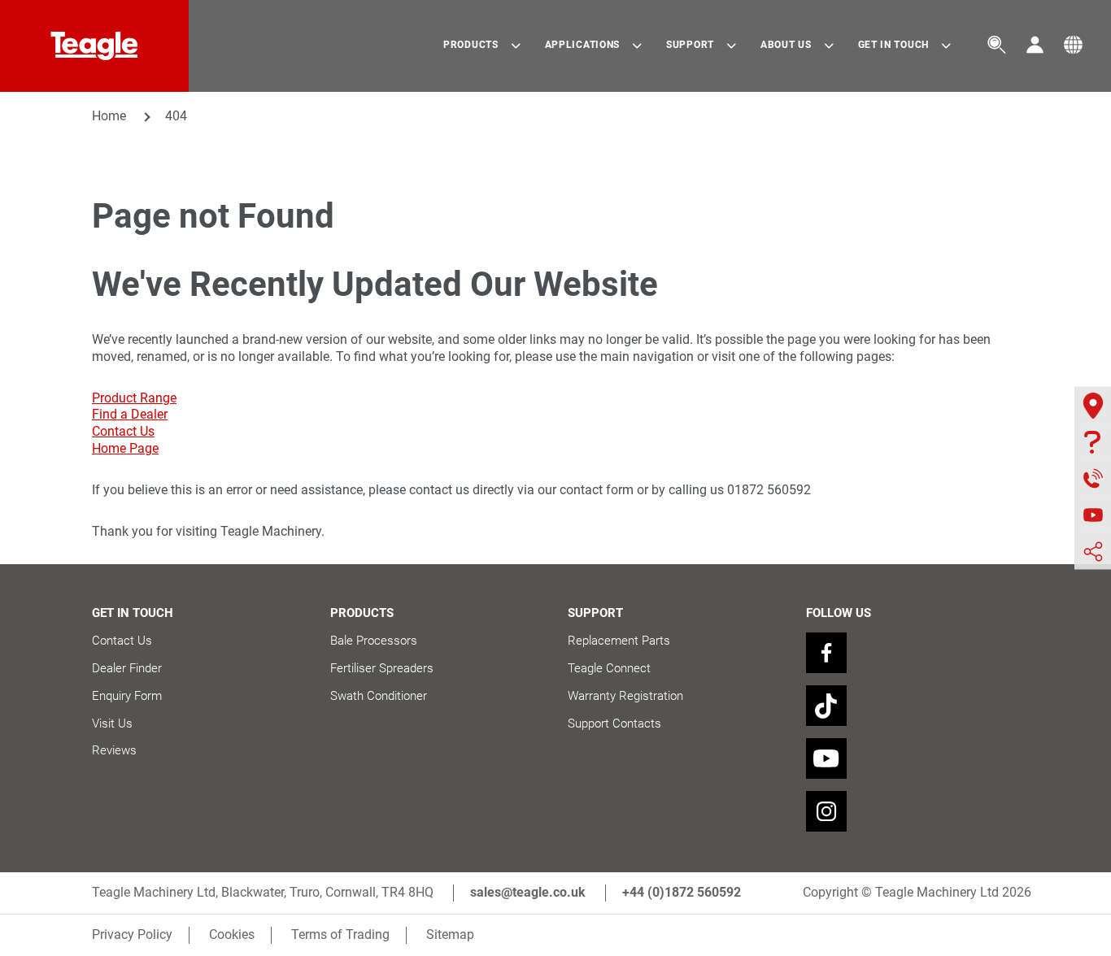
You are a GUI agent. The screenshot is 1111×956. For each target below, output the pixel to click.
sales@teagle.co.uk (528, 892)
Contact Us (123, 431)
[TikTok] (826, 705)
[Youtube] (826, 758)
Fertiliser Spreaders (382, 668)
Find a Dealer (130, 414)
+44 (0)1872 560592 (681, 892)
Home (109, 116)
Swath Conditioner (378, 696)
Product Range (134, 398)
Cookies (232, 934)
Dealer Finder (127, 668)
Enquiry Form (127, 696)
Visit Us (112, 723)
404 (176, 116)
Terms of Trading (340, 934)
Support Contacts (614, 723)
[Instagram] (826, 811)
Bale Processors (373, 640)
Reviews (114, 750)
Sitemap (450, 934)
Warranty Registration (625, 696)
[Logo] (94, 46)
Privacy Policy (132, 934)
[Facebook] (826, 652)
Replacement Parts (619, 640)
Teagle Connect (609, 668)
